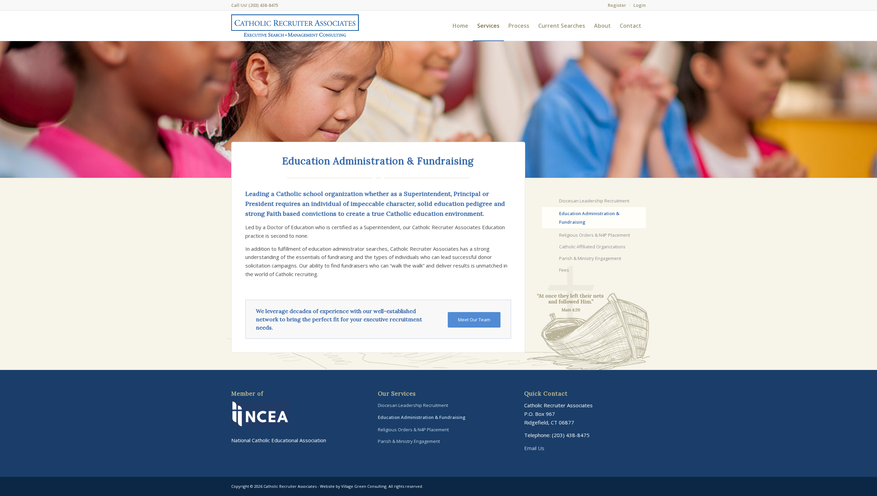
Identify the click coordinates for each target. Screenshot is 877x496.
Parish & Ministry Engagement (590, 258)
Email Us (534, 448)
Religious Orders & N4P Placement (594, 235)
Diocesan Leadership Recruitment (594, 201)
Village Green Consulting (363, 486)
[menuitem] (617, 5)
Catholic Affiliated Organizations (592, 247)
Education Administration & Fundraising (589, 217)
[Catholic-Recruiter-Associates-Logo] (295, 26)
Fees (564, 270)
